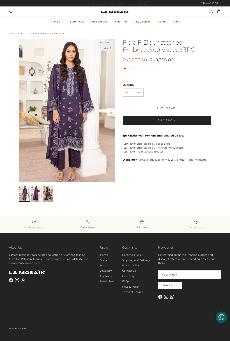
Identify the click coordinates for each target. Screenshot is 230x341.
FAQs (125, 281)
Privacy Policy (130, 286)
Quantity (128, 85)
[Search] (11, 11)
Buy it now (167, 120)
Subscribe (170, 285)
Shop (103, 260)
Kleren (131, 68)
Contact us (129, 270)
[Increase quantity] (140, 92)
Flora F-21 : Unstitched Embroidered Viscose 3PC (41, 33)
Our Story (128, 276)
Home (12, 33)
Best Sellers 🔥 (142, 21)
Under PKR (120, 21)
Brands (162, 21)
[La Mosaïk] (115, 11)
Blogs (176, 21)
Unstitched (107, 281)
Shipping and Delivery (136, 260)
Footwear (106, 276)
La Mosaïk (21, 328)
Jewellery (106, 270)
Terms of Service (132, 292)
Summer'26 (77, 21)
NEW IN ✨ (56, 21)
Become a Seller (132, 254)
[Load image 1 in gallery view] (67, 110)
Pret (102, 265)
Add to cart (167, 108)
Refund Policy (130, 265)
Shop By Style (99, 21)
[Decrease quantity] (126, 92)
